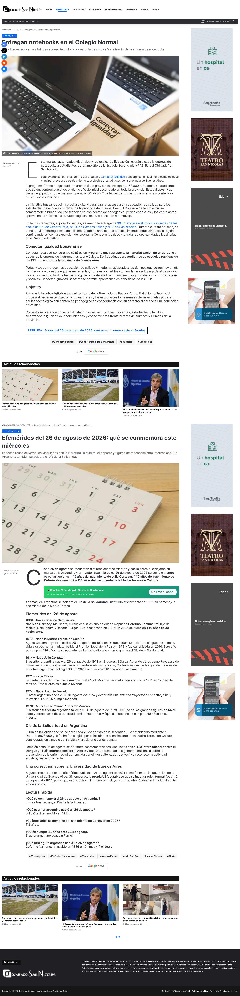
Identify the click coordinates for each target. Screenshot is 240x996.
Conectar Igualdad (113, 176)
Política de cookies (200, 991)
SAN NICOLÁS (62, 9)
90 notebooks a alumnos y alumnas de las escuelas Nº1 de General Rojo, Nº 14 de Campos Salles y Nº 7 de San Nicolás (101, 225)
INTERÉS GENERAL (113, 9)
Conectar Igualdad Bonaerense (97, 341)
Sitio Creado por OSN (57, 991)
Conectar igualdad (64, 341)
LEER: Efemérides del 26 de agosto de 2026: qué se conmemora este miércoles (86, 330)
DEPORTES (131, 9)
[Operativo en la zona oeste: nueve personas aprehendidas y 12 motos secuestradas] (90, 385)
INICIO (49, 9)
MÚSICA (145, 9)
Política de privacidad (181, 991)
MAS (154, 9)
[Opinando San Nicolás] (23, 9)
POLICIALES (95, 9)
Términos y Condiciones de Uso (223, 991)
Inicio (6, 30)
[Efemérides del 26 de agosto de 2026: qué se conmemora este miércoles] (30, 385)
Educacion (126, 341)
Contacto (166, 991)
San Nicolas (145, 341)
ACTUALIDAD (79, 9)
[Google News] (96, 352)
